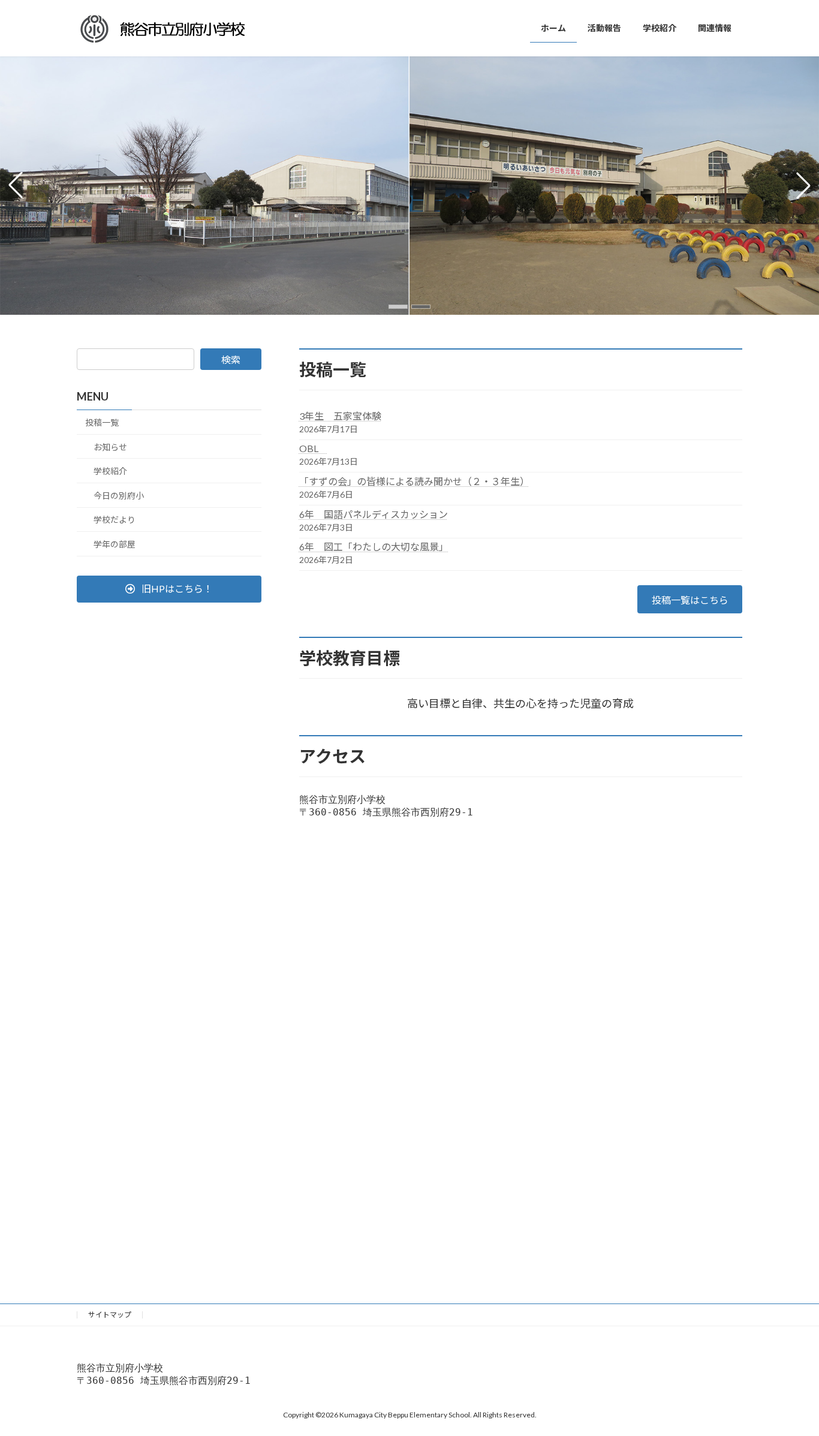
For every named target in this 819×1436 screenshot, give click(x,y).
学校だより (115, 519)
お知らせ (110, 447)
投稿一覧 (102, 422)
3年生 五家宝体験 (340, 416)
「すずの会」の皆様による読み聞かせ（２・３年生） (414, 481)
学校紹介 (110, 471)
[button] (398, 306)
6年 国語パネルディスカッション (373, 514)
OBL (313, 448)
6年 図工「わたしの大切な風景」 (373, 546)
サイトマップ (109, 1314)
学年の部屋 (115, 544)
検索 (230, 359)
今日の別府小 (119, 495)
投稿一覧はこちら (690, 600)
